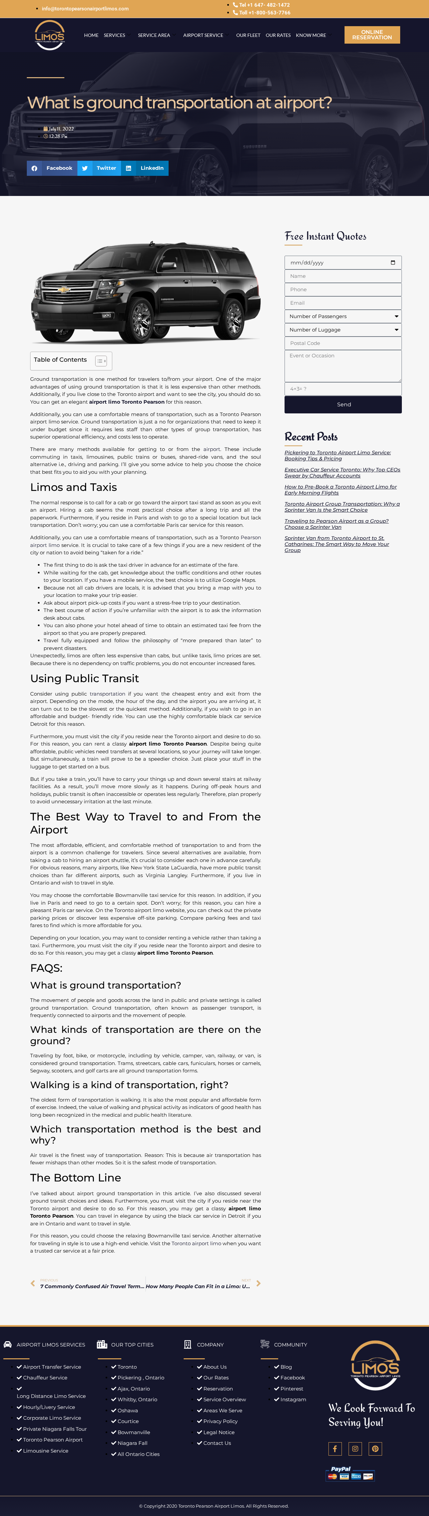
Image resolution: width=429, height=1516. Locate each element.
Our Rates (278, 35)
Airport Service (203, 35)
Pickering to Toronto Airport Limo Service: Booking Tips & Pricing (338, 455)
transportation (107, 694)
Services (114, 35)
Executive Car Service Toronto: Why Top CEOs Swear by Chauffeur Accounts (343, 472)
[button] (52, 168)
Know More (311, 35)
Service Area (154, 35)
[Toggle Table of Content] (97, 361)
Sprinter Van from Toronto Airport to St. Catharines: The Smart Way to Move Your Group (337, 544)
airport (211, 449)
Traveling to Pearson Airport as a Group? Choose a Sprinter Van (337, 524)
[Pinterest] (375, 1449)
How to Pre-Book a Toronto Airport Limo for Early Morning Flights (341, 490)
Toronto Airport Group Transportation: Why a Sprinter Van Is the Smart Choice (342, 507)
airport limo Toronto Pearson (127, 402)
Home (91, 35)
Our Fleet (248, 35)
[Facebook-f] (335, 1449)
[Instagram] (355, 1449)
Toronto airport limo (196, 1243)
